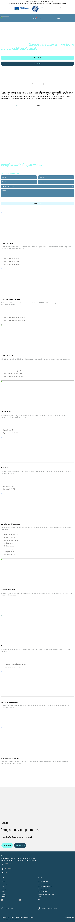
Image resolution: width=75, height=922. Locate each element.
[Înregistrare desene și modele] (22, 299)
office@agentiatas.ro (49, 908)
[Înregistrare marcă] (14, 243)
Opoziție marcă (6, 412)
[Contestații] (9, 468)
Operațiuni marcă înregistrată (10, 524)
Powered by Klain (69, 917)
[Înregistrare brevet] (14, 355)
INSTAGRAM (8, 868)
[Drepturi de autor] (13, 646)
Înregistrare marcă (7, 243)
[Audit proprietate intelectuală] (21, 758)
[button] (58, 18)
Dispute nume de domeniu (9, 702)
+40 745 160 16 (9, 908)
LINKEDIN (7, 872)
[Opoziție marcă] (12, 412)
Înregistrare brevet (7, 355)
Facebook (8, 864)
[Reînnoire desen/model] (17, 589)
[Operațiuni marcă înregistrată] (21, 524)
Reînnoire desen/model (8, 589)
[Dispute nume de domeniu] (19, 702)
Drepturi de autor (6, 646)
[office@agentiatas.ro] (39, 908)
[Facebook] (2, 864)
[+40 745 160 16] (2, 908)
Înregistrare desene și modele (10, 299)
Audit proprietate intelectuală (10, 758)
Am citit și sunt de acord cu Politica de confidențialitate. (20, 199)
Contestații (4, 468)
